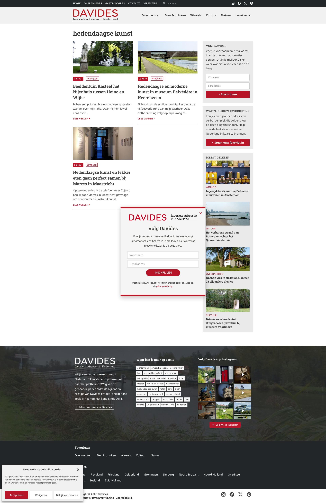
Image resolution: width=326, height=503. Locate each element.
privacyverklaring (164, 286)
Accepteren (16, 495)
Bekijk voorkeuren (67, 495)
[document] (163, 251)
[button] (78, 469)
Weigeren (41, 495)
